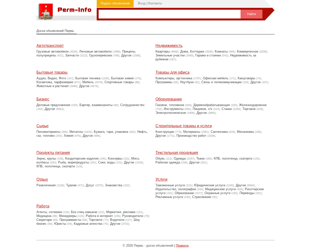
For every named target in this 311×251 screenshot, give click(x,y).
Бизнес (42, 99)
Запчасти (72, 55)
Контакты (155, 3)
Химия (68, 135)
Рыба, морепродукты (73, 162)
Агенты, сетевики (49, 212)
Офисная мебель (215, 78)
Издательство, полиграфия (176, 189)
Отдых (42, 179)
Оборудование (169, 99)
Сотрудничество (132, 105)
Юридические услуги (209, 185)
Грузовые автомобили (52, 51)
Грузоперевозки (100, 55)
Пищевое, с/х (202, 109)
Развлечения (46, 185)
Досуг (90, 185)
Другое (126, 55)
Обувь (160, 158)
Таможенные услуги (170, 185)
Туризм (71, 185)
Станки (227, 109)
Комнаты (221, 51)
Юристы (60, 223)
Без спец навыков (84, 212)
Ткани (200, 158)
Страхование (201, 197)
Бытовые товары (52, 72)
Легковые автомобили (95, 51)
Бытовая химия (122, 78)
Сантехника (219, 132)
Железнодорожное (253, 105)
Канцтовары (246, 78)
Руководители (132, 216)
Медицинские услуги (220, 189)
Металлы (76, 132)
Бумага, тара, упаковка (111, 132)
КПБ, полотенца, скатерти (55, 166)
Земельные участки (170, 55)
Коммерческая (247, 51)
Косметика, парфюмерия (54, 82)
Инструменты (173, 109)
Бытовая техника (87, 78)
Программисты (70, 220)
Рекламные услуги (169, 197)
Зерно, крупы (46, 158)
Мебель (88, 82)
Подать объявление (115, 3)
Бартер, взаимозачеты (95, 105)
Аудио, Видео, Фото (51, 78)
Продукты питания (53, 153)
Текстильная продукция (177, 153)
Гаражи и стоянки (208, 55)
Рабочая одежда (168, 162)
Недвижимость (169, 46)
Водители (117, 220)
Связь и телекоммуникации (221, 82)
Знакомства (113, 185)
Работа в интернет (99, 216)
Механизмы (245, 132)
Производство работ (191, 135)
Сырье (42, 126)
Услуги (161, 179)
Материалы (191, 132)
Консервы (115, 158)
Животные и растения (52, 86)
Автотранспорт (50, 46)
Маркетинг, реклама (120, 212)
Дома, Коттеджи (192, 51)
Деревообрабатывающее (211, 105)
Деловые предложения (53, 105)
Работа (42, 206)
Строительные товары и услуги (184, 126)
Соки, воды (106, 162)
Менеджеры (68, 216)
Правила (182, 245)
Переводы (247, 193)
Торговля (95, 220)
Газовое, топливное (170, 105)
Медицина (43, 216)
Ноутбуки (187, 82)
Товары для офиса (173, 72)
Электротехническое (171, 113)
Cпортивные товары (119, 82)
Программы (164, 82)
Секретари (44, 220)
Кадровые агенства (88, 223)
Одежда (180, 158)
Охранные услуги (217, 193)
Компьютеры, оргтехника (174, 78)
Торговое (249, 109)
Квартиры (163, 51)
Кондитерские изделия (82, 158)
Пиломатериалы (48, 132)
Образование (184, 193)
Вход (142, 3)
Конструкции (165, 132)
